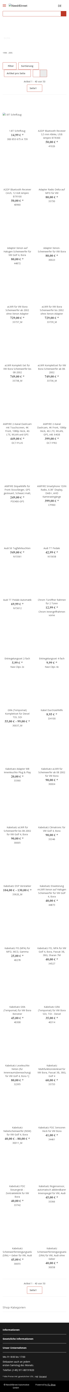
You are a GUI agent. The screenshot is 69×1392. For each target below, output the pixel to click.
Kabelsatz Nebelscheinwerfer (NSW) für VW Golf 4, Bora (17, 1131)
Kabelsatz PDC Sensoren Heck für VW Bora (51, 1129)
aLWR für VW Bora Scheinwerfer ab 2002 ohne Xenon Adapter (17, 310)
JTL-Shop (51, 1384)
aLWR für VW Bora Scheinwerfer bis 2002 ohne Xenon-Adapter (52, 310)
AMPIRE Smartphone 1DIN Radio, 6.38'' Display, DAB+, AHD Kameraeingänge (51, 491)
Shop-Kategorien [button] (14, 1307)
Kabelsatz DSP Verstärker (17, 886)
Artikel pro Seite (16, 73)
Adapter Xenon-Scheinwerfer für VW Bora (52, 249)
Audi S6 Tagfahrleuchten (17, 548)
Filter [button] (10, 66)
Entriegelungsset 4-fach (51, 658)
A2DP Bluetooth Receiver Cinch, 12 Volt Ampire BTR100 (17, 193)
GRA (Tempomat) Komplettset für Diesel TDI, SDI (17, 714)
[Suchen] (63, 14)
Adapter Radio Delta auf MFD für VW (52, 191)
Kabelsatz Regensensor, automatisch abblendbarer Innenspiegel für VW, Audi (52, 1190)
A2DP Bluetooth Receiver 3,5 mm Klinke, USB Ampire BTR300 (52, 134)
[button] (47, 6)
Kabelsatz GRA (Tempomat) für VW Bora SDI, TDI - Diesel (52, 1010)
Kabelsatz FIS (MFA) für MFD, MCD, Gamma (17, 950)
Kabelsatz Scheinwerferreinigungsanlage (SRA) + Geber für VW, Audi (17, 1252)
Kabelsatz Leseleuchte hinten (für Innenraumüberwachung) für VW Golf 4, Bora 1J (17, 1071)
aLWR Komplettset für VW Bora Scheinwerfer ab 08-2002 (52, 369)
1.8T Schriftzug (17, 130)
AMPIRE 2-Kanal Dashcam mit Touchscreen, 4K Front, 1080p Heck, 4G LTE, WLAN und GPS (17, 429)
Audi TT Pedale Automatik (17, 599)
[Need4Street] (18, 5)
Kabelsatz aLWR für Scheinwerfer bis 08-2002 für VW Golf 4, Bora (17, 831)
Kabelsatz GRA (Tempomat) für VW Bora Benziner (17, 1010)
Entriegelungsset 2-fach (17, 658)
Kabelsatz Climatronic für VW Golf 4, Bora (51, 829)
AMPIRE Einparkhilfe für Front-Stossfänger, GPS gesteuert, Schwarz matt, (17, 490)
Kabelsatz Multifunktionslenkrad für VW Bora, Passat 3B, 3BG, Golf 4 (52, 1071)
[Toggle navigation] (4, 2)
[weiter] (63, 88)
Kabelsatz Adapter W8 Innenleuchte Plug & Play (17, 770)
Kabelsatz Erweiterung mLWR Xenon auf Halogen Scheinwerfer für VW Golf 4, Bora (52, 891)
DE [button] (59, 6)
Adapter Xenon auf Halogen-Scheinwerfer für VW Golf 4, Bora (17, 251)
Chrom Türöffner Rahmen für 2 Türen (52, 601)
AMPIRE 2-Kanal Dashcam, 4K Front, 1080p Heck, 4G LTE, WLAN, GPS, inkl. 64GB (51, 429)
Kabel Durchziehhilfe (52, 710)
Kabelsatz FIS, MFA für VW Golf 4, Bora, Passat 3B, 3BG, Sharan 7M (51, 952)
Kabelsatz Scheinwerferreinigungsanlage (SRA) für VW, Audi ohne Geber (51, 1253)
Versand (43, 1376)
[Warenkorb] (53, 6)
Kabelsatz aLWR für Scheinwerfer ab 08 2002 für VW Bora (51, 772)
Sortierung (27, 66)
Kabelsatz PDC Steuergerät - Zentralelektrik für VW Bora (17, 1191)
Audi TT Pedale (52, 548)
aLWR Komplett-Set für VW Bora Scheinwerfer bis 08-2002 (17, 369)
